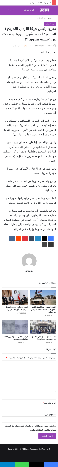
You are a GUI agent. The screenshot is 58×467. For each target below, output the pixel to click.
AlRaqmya (44, 449)
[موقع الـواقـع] (29, 10)
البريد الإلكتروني (49, 403)
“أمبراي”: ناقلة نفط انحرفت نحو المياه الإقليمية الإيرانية (30, 3)
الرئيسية (51, 18)
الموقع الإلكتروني (49, 414)
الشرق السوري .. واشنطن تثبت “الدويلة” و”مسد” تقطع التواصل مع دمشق (43, 309)
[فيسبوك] (51, 238)
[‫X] (44, 238)
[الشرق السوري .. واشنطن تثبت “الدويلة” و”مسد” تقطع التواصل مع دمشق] (43, 297)
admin (50, 46)
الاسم (53, 391)
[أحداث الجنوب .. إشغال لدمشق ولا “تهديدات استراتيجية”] (43, 327)
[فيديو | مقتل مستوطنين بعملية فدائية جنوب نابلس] (15, 327)
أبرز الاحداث (42, 18)
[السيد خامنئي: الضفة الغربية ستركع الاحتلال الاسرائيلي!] (15, 297)
